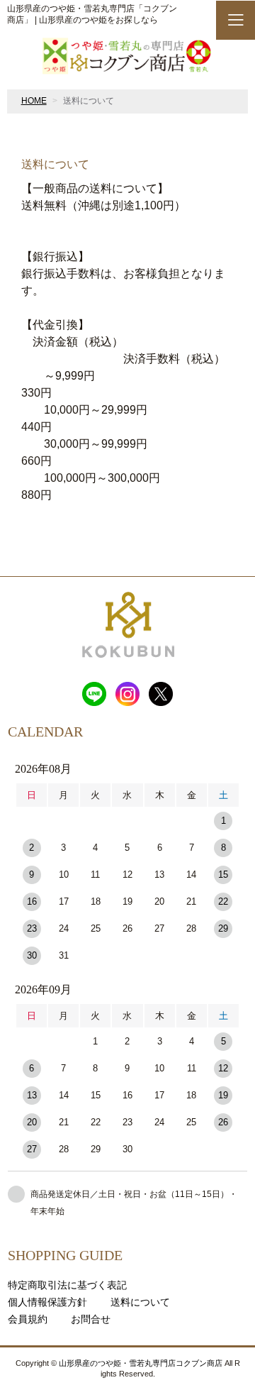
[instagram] (127, 691)
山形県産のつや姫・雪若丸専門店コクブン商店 (140, 1363)
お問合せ (90, 1319)
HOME (34, 101)
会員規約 (27, 1319)
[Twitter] (161, 691)
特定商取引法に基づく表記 (67, 1285)
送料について (140, 1302)
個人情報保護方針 (47, 1302)
